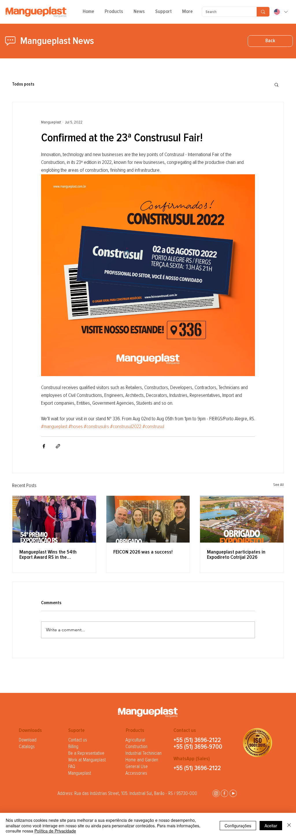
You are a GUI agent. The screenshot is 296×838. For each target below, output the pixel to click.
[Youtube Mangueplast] (233, 793)
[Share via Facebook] (44, 446)
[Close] (289, 825)
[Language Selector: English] (280, 12)
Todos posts (23, 84)
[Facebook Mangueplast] (224, 793)
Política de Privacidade (55, 831)
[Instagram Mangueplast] (216, 793)
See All (278, 485)
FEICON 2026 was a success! (143, 552)
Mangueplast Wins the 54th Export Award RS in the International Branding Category (52, 555)
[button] (113, 13)
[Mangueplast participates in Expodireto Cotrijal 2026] (242, 519)
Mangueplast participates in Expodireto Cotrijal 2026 (236, 555)
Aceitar (270, 825)
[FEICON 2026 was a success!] (148, 519)
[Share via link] (58, 446)
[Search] (262, 11)
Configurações (238, 825)
